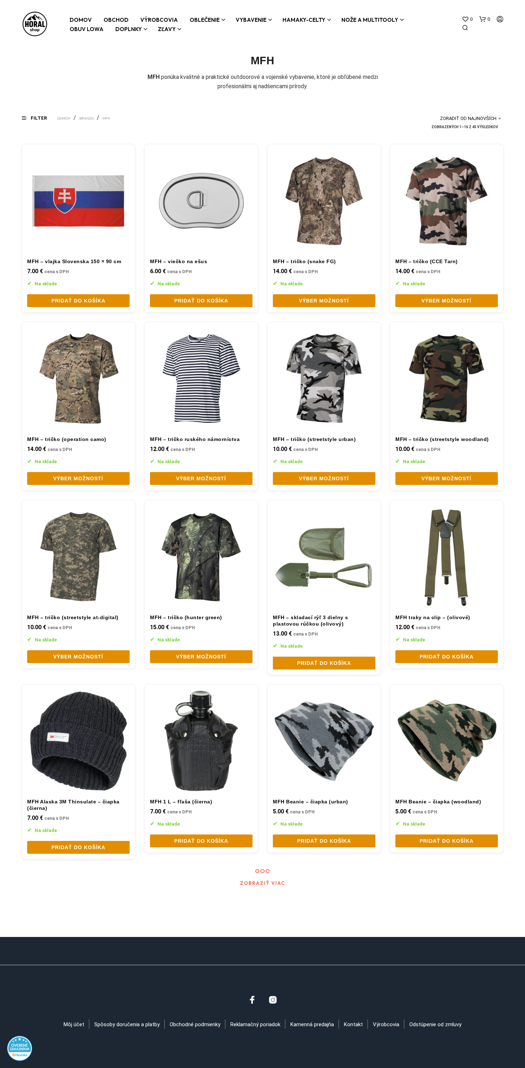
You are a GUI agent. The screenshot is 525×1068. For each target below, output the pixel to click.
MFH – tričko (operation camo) (66, 439)
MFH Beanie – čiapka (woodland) (438, 801)
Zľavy (167, 29)
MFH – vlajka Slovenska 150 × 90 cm (74, 261)
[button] (467, 19)
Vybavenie (251, 19)
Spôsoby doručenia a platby (127, 1024)
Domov (81, 19)
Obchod (116, 19)
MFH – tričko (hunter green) (186, 617)
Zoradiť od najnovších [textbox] (468, 118)
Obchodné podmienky (195, 1024)
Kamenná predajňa (312, 1024)
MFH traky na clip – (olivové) (432, 617)
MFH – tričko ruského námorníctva (195, 439)
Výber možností (324, 301)
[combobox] (452, 119)
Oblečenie (205, 19)
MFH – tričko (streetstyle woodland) (442, 439)
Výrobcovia (159, 19)
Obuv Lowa (87, 29)
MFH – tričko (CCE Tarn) (426, 261)
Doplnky (128, 29)
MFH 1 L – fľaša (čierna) (181, 801)
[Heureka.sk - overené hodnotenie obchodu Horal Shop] (19, 1047)
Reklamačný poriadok (255, 1024)
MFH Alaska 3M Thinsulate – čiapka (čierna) (73, 805)
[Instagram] (273, 1000)
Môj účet (74, 1024)
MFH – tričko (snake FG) (304, 261)
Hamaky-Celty (303, 19)
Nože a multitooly (369, 19)
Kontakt (353, 1024)
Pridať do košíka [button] (78, 301)
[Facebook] (252, 1000)
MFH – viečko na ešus (178, 261)
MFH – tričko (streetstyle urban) (314, 439)
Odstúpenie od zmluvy (435, 1024)
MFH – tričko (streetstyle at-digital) (73, 617)
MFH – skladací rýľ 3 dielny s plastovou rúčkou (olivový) (310, 620)
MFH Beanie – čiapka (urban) (310, 801)
